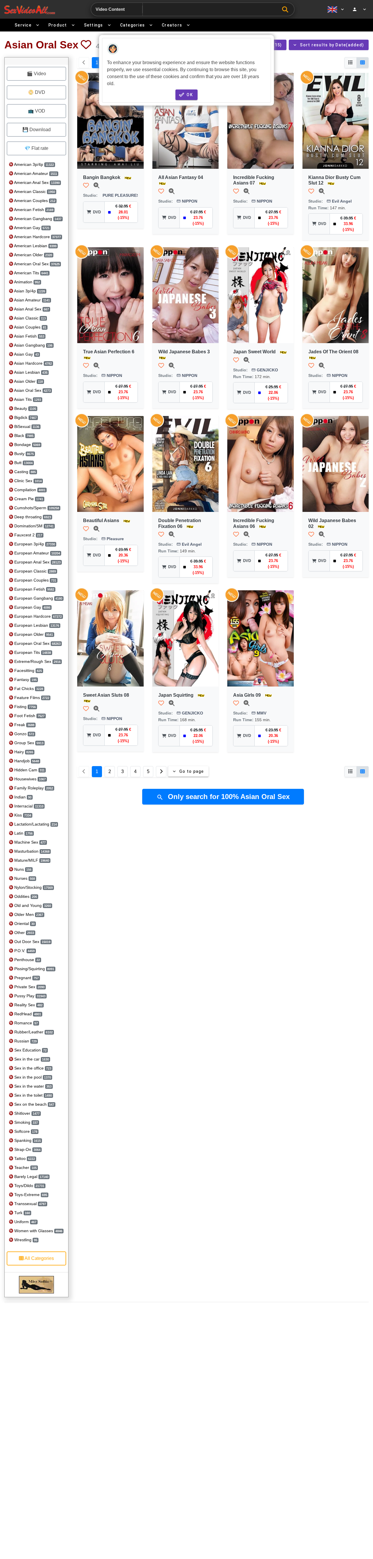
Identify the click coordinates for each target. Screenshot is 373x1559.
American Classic (34, 191)
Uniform (24, 1221)
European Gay (31, 607)
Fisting (24, 706)
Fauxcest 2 (27, 535)
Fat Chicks (28, 688)
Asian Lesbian (30, 372)
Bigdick (25, 417)
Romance (25, 1023)
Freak (23, 724)
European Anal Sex (37, 562)
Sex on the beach (33, 1104)
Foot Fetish (29, 715)
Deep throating (32, 517)
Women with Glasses (37, 1230)
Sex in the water (32, 1086)
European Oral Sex (37, 643)
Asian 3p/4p (29, 291)
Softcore (25, 1131)
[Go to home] (29, 9)
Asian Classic (29, 318)
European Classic (34, 571)
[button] (86, 44)
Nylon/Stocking (33, 887)
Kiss (22, 815)
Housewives (29, 779)
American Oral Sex (36, 263)
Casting (24, 471)
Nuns (22, 869)
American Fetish (33, 209)
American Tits (30, 273)
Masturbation (31, 851)
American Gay (31, 227)
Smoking (25, 1122)
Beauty (24, 408)
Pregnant (26, 977)
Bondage (26, 444)
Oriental (24, 923)
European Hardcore (37, 616)
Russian (25, 1041)
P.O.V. (24, 950)
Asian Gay (26, 354)
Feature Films (31, 697)
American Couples (34, 200)
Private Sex (29, 986)
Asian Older (28, 381)
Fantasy (25, 679)
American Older (32, 254)
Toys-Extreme (30, 1194)
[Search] (286, 9)
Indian (22, 797)
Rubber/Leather (33, 1032)
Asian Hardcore (32, 363)
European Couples (34, 580)
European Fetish (33, 589)
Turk (21, 1212)
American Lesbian (35, 245)
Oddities (25, 896)
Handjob (26, 761)
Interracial (28, 806)
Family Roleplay (33, 788)
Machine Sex (29, 842)
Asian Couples (29, 327)
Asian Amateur (31, 300)
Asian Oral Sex (32, 390)
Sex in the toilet (32, 1095)
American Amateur (35, 173)
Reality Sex (28, 1005)
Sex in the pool (32, 1077)
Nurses (24, 878)
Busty (23, 453)
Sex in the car (31, 1059)
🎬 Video (36, 73)
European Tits (32, 652)
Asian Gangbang (32, 345)
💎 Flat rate (36, 148)
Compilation (29, 489)
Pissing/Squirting (33, 968)
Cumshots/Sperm (36, 507)
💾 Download (36, 129)
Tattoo (24, 1158)
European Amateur (36, 553)
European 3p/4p (34, 544)
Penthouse (26, 959)
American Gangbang (37, 218)
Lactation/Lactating (35, 824)
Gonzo (23, 733)
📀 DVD (36, 92)
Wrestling (25, 1239)
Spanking (27, 1140)
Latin (23, 833)
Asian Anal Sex (31, 309)
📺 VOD (36, 110)
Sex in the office (32, 1068)
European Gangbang (37, 598)
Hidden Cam (29, 770)
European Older (33, 634)
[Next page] (161, 771)
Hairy (23, 751)
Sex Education (30, 1050)
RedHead (27, 1014)
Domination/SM (33, 526)
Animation (26, 282)
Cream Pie (28, 498)
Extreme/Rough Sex (37, 661)
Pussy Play (29, 995)
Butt (23, 462)
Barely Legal (30, 1176)
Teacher (25, 1167)
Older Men (28, 914)
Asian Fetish (28, 336)
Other (23, 932)
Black (23, 435)
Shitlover (26, 1113)
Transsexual (29, 1203)
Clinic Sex (27, 480)
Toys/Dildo (28, 1185)
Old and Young (32, 905)
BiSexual (26, 426)
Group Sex (28, 742)
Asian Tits (27, 399)
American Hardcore (37, 236)
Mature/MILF (31, 860)
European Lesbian (36, 625)
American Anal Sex (36, 182)
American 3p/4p (33, 164)
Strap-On (27, 1149)
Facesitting (27, 670)
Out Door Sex (31, 941)
